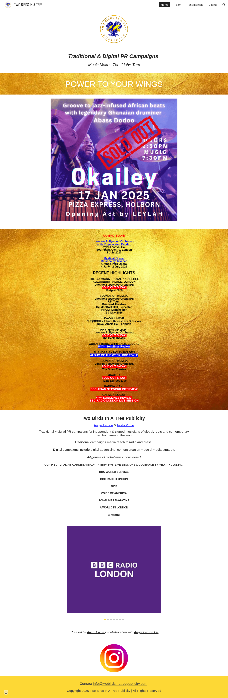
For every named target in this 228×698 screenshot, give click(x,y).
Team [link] (177, 5)
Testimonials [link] (195, 5)
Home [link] (164, 5)
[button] (224, 5)
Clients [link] (213, 5)
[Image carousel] (114, 162)
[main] (114, 60)
